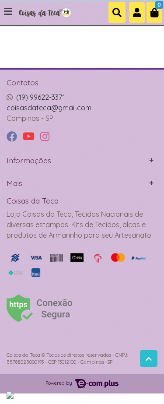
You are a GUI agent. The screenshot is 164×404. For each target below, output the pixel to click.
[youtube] (30, 136)
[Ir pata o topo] (148, 358)
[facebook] (13, 136)
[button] (137, 12)
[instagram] (44, 136)
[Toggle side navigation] (9, 12)
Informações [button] (29, 160)
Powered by (59, 383)
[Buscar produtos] (117, 12)
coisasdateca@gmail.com (49, 107)
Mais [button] (14, 183)
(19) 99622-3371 (40, 97)
